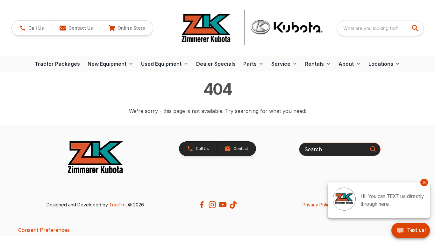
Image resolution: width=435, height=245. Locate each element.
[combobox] (380, 28)
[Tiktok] (233, 205)
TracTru (117, 204)
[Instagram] (212, 205)
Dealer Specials (216, 64)
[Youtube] (223, 205)
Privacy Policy (317, 204)
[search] (416, 28)
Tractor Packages (57, 64)
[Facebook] (202, 205)
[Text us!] (410, 231)
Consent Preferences (44, 230)
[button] (32, 28)
